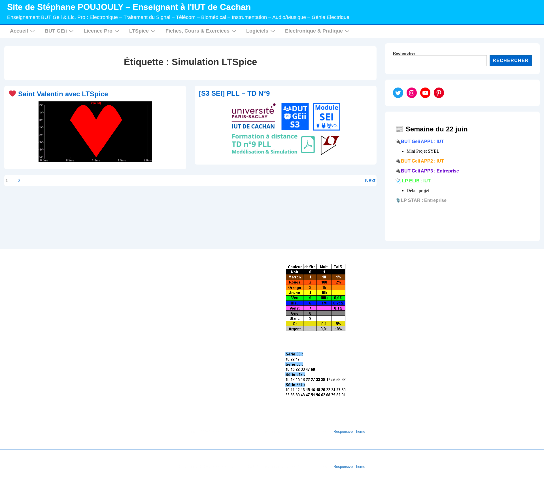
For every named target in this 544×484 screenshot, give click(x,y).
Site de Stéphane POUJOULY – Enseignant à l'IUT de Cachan (129, 7)
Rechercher (404, 53)
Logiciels (257, 31)
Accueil (19, 31)
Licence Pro (98, 31)
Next (370, 180)
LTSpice (139, 31)
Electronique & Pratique (314, 31)
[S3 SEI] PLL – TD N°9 (234, 93)
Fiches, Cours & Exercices (197, 31)
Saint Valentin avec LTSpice (62, 94)
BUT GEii (56, 31)
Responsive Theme (349, 431)
